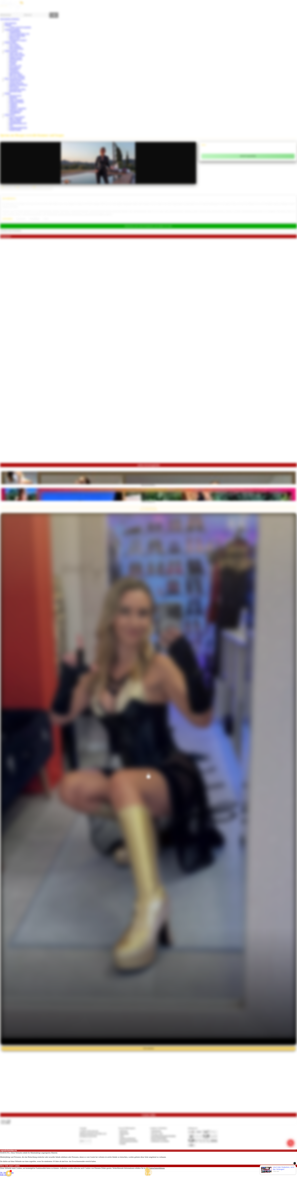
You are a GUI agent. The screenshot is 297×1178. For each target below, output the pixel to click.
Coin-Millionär (14, 113)
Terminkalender (15, 31)
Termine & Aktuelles (12, 29)
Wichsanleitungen (34, 219)
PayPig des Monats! (16, 102)
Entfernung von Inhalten (160, 1141)
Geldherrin (13, 104)
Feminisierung (14, 72)
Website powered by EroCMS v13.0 (93, 1133)
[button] (148, 1171)
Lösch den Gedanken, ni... (148, 501)
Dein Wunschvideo (16, 49)
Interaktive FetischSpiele (18, 85)
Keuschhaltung (14, 68)
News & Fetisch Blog (17, 36)
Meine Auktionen (15, 119)
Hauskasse (13, 98)
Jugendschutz (156, 1131)
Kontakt (123, 1143)
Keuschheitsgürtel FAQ (18, 123)
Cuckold (45, 219)
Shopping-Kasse (15, 96)
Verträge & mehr (15, 81)
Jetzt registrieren (10, 23)
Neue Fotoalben (15, 46)
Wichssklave (13, 70)
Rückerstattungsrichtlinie (129, 1141)
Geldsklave (13, 106)
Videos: (5, 1121)
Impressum (124, 1131)
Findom (7, 93)
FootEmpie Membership (18, 128)
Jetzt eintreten (148, 1048)
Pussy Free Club (15, 66)
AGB (122, 1136)
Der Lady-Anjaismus (17, 76)
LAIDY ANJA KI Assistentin (20, 27)
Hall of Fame (14, 87)
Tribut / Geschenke (16, 100)
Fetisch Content (10, 42)
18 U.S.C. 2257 (157, 1133)
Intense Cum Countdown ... (148, 485)
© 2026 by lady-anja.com (89, 1131)
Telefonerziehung (15, 59)
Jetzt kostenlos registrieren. (10, 19)
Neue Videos (14, 44)
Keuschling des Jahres (17, 89)
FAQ (11, 125)
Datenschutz (124, 1133)
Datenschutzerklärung (157, 1168)
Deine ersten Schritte (16, 55)
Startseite (8, 25)
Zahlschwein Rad (15, 110)
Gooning (12, 64)
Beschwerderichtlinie (159, 1138)
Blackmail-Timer (15, 91)
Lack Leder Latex (21, 219)
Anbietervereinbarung (128, 1138)
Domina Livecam (15, 57)
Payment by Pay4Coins (88, 1136)
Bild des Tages (14, 38)
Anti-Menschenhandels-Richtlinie (163, 1136)
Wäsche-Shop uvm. (16, 83)
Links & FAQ (10, 115)
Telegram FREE (15, 121)
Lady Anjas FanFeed (17, 117)
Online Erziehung (11, 51)
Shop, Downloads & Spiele (15, 78)
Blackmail (13, 61)
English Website (15, 130)
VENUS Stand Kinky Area (19, 34)
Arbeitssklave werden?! (18, 40)
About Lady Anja (15, 53)
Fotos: (5, 1123)
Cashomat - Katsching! (17, 108)
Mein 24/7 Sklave (15, 74)
